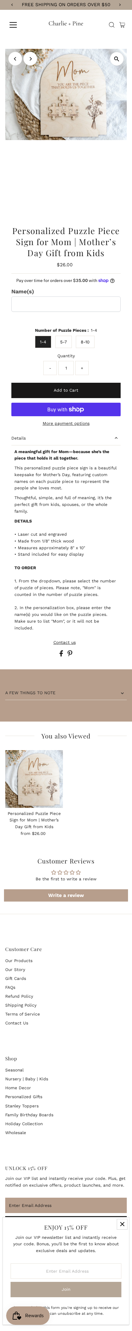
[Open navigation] (20, 25)
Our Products (19, 960)
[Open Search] (112, 25)
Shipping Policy (21, 1005)
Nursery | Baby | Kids (26, 1078)
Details (18, 438)
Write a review (66, 895)
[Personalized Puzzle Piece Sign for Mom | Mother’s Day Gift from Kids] (34, 779)
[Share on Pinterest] (70, 654)
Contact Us (16, 1022)
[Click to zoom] (117, 59)
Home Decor (18, 1087)
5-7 (63, 341)
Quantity (66, 355)
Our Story (15, 969)
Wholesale (15, 1132)
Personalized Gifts (23, 1096)
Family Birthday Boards (29, 1114)
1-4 (43, 341)
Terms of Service (22, 1014)
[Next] (30, 59)
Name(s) (22, 291)
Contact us (64, 642)
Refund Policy (19, 996)
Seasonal (14, 1069)
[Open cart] (122, 25)
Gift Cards (15, 978)
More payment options (66, 423)
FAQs (10, 987)
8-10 (85, 341)
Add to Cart (66, 390)
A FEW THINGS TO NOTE (30, 692)
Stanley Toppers (22, 1105)
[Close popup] (122, 1224)
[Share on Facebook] (62, 654)
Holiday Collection (24, 1123)
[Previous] (15, 59)
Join (66, 1289)
